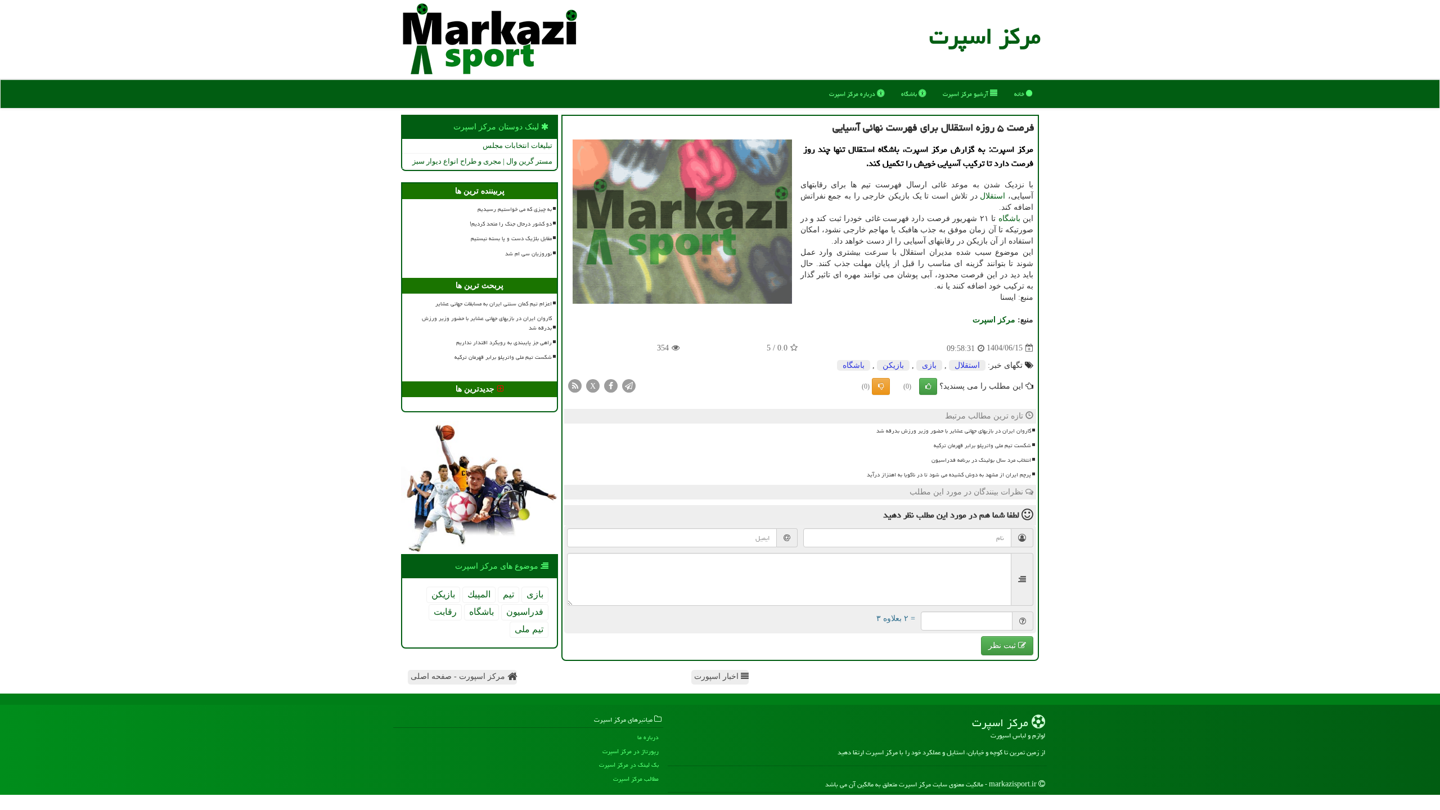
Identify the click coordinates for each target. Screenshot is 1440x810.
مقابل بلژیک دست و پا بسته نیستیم (511, 238)
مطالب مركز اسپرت (636, 779)
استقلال (992, 196)
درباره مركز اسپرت (853, 94)
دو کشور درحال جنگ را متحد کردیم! (511, 224)
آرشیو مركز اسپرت (966, 94)
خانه (1020, 94)
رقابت (445, 611)
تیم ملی (529, 629)
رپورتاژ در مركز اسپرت (630, 751)
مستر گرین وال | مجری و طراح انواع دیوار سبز (482, 161)
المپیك (478, 594)
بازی (929, 365)
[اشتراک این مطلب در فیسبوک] (611, 385)
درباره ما (648, 737)
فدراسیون (524, 611)
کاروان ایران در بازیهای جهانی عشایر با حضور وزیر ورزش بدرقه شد (953, 430)
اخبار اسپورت (717, 676)
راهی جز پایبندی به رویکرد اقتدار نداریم (504, 342)
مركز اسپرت (985, 36)
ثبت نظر (1003, 645)
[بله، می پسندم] (928, 386)
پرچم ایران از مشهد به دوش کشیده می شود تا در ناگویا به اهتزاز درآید (949, 474)
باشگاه (910, 94)
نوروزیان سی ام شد (528, 253)
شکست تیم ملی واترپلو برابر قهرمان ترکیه (982, 445)
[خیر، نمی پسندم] (881, 386)
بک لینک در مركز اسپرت (629, 765)
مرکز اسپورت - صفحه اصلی (459, 676)
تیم (508, 594)
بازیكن (893, 365)
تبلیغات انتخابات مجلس (517, 145)
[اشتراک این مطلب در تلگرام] (629, 385)
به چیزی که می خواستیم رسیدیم (515, 209)
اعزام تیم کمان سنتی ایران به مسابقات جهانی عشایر (493, 303)
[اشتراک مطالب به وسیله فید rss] (575, 385)
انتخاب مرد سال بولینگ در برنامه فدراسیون (981, 460)
